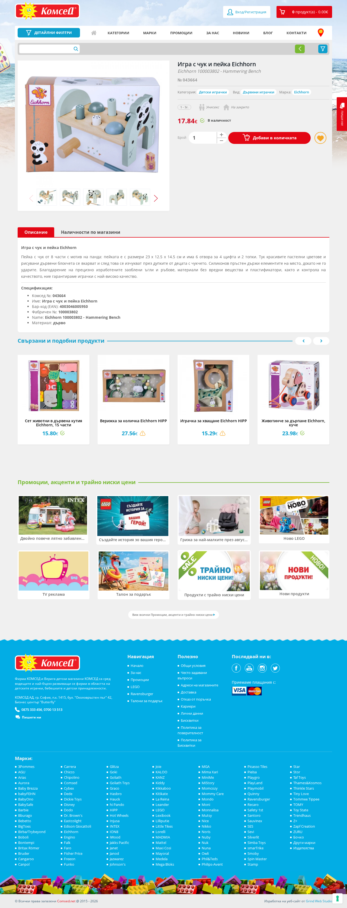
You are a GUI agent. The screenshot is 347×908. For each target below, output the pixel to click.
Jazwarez (117, 858)
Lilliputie (162, 820)
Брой (182, 137)
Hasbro (116, 793)
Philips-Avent (212, 864)
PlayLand (255, 782)
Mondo (208, 799)
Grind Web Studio (319, 901)
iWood (115, 837)
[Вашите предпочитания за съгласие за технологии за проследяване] (337, 898)
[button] (304, 12)
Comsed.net (66, 901)
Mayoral (162, 853)
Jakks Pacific (119, 842)
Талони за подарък (147, 700)
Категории (118, 32)
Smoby (253, 853)
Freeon (69, 858)
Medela (162, 858)
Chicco (69, 772)
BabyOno (25, 799)
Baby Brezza (28, 788)
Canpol (24, 864)
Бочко (298, 837)
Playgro (254, 777)
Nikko (206, 826)
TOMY (298, 804)
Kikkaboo (163, 788)
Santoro (254, 815)
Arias (22, 777)
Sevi (251, 831)
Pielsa (252, 772)
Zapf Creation (304, 826)
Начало (94, 33)
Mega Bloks (165, 864)
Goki (113, 772)
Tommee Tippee (306, 799)
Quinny (253, 793)
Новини (241, 32)
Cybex (69, 788)
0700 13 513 (53, 709)
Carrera (70, 766)
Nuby (206, 837)
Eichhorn (301, 92)
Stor (296, 772)
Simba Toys (257, 842)
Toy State (300, 810)
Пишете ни (31, 717)
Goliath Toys (120, 782)
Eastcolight (73, 820)
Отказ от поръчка (196, 699)
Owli (205, 853)
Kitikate (162, 793)
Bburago (25, 815)
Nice (205, 820)
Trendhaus (302, 815)
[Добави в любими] (320, 138)
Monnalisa (210, 810)
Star (296, 766)
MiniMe (208, 777)
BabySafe (25, 804)
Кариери (188, 706)
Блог (268, 32)
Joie (158, 766)
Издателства (303, 848)
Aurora (23, 782)
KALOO (161, 772)
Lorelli (160, 831)
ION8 (114, 831)
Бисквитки (189, 720)
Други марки (304, 842)
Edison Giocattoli (77, 826)
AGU (21, 772)
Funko (69, 864)
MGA (206, 766)
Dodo (68, 810)
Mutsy (207, 815)
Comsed (70, 782)
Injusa (115, 820)
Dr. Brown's (73, 815)
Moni (206, 804)
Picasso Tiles (257, 766)
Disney (69, 804)
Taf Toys (299, 777)
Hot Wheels (119, 815)
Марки (149, 32)
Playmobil (256, 788)
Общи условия (193, 665)
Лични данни (192, 713)
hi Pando (117, 804)
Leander (162, 804)
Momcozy (210, 788)
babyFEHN (27, 793)
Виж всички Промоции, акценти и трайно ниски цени (172, 615)
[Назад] (300, 49)
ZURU (297, 831)
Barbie (23, 810)
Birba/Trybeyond (32, 831)
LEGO (135, 686)
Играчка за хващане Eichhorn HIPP (213, 420)
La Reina (162, 799)
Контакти (297, 32)
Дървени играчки (258, 92)
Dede (68, 793)
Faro (67, 848)
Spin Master (257, 858)
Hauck (115, 799)
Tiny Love (301, 793)
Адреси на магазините (321, 33)
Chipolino (71, 777)
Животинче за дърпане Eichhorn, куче (293, 422)
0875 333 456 (31, 709)
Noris (206, 831)
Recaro (253, 804)
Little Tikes (164, 826)
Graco (114, 788)
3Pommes (26, 766)
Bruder (23, 853)
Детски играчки (213, 92)
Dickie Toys (73, 799)
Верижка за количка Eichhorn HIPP (133, 420)
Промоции (181, 32)
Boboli (23, 837)
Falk (67, 842)
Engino (69, 837)
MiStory (208, 782)
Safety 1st (255, 810)
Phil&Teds (210, 858)
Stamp (253, 864)
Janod (114, 853)
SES (250, 826)
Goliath (115, 777)
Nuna (206, 848)
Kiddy (160, 782)
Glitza (114, 766)
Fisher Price (73, 853)
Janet (114, 848)
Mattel (161, 842)
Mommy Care (213, 793)
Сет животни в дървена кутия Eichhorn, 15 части (53, 422)
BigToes (24, 826)
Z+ (295, 820)
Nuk (205, 842)
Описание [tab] (35, 232)
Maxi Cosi (163, 848)
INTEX (115, 826)
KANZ (160, 777)
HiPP (114, 810)
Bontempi (26, 842)
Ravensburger (142, 693)
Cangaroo (26, 858)
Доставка (188, 692)
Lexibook (163, 815)
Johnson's (118, 864)
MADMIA (163, 837)
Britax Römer (28, 848)
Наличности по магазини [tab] (90, 232)
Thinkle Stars (303, 788)
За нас (212, 32)
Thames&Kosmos (307, 782)
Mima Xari (210, 772)
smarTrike (256, 848)
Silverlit (253, 837)
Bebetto (24, 820)
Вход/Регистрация (250, 12)
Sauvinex (255, 820)
